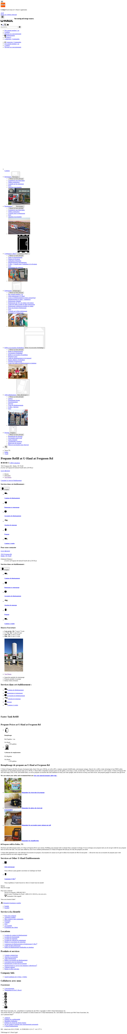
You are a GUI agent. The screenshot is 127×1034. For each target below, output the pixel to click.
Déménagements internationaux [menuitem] (17, 262)
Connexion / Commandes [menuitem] (11, 39)
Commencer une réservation (16, 210)
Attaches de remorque (10, 525)
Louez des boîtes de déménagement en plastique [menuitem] (22, 363)
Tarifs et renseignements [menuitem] (15, 257)
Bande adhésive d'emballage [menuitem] (16, 360)
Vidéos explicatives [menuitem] (14, 182)
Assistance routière (10, 917)
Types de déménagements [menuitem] (15, 405)
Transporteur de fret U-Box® (13, 990)
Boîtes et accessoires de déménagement (15, 960)
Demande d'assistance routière (12, 903)
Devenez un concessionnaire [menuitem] (12, 34)
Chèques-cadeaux (9, 967)
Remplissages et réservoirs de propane (15, 963)
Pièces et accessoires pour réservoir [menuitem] (18, 445)
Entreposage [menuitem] (8, 290)
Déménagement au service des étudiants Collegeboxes (20, 965)
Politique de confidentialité (12, 1019)
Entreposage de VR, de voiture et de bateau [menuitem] (21, 303)
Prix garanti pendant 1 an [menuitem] (11, 30)
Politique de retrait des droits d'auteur (15, 1023)
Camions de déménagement (12, 498)
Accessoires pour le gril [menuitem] (15, 438)
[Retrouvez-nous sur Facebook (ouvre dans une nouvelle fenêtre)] (5, 994)
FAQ (5, 924)
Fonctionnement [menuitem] (13, 402)
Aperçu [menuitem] (10, 398)
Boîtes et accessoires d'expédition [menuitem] (18, 355)
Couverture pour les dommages (13, 962)
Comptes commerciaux (11, 955)
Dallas (6, 452)
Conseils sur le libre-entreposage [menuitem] (17, 311)
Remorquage (8, 206)
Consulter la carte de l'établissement (11, 480)
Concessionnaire (9, 988)
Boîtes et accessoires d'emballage (34, 347)
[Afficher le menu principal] (2, 17)
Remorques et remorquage (11, 507)
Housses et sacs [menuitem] (12, 356)
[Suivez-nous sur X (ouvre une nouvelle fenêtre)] (5, 1005)
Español (6, 908)
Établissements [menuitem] (10, 35)
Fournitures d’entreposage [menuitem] (15, 313)
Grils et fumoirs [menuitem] (12, 440)
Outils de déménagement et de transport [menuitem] (19, 358)
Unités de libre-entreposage (12, 945)
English (6, 906)
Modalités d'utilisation (10, 1021)
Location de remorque (10, 938)
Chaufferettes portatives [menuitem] (15, 441)
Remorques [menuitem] (8, 177)
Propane (12, 432)
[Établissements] (8, 25)
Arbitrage (7, 1018)
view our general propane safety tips (45, 775)
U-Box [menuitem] (10, 253)
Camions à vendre (9, 543)
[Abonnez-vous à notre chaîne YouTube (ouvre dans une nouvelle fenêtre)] (5, 1007)
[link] (21, 21)
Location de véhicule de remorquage (15, 940)
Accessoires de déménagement (12, 516)
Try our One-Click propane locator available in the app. (17, 720)
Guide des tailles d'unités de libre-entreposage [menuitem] (21, 304)
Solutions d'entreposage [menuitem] (15, 361)
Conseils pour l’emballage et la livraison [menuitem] (22, 264)
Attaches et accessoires (11, 957)
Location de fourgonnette (11, 937)
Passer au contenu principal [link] (9, 14)
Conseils (6, 922)
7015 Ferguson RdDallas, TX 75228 (6, 555)
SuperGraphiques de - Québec (15, 977)
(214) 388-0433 (5, 471)
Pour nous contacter (10, 915)
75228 (6, 454)
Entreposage (16, 290)
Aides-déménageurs (22, 395)
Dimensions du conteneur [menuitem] (15, 267)
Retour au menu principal (16, 178)
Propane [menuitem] (7, 432)
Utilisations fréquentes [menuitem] (14, 261)
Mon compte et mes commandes (13, 919)
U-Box (23, 253)
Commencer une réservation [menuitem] (16, 180)
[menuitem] (25, 210)
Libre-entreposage (9, 867)
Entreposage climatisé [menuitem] (14, 301)
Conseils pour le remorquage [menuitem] (16, 213)
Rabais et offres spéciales (11, 969)
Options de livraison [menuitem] (14, 259)
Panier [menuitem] (8, 37)
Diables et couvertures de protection (14, 942)
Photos (7, 477)
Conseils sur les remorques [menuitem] (16, 184)
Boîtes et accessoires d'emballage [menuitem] (14, 347)
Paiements (7, 920)
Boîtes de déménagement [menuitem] (15, 351)
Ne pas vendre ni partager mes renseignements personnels (21, 1024)
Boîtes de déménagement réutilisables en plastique (19, 947)
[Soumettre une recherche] (19, 27)
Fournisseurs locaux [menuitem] (14, 400)
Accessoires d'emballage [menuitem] (15, 353)
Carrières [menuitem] (7, 32)
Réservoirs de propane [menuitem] (14, 443)
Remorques (15, 177)
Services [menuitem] (10, 403)
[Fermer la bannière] (2, 2)
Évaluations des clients (11, 927)
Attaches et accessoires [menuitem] (15, 187)
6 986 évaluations (15, 463)
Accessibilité (8, 926)
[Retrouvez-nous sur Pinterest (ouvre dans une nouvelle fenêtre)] (5, 1000)
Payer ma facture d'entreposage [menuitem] (17, 308)
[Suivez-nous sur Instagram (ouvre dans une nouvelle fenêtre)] (5, 997)
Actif (2, 13)
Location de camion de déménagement (15, 935)
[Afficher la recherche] (5, 25)
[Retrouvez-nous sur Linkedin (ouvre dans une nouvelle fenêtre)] (5, 1003)
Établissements (11, 1026)
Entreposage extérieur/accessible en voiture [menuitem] (20, 306)
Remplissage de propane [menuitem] (15, 436)
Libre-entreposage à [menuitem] (16, 296)
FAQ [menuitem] (9, 185)
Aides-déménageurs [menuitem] (10, 395)
